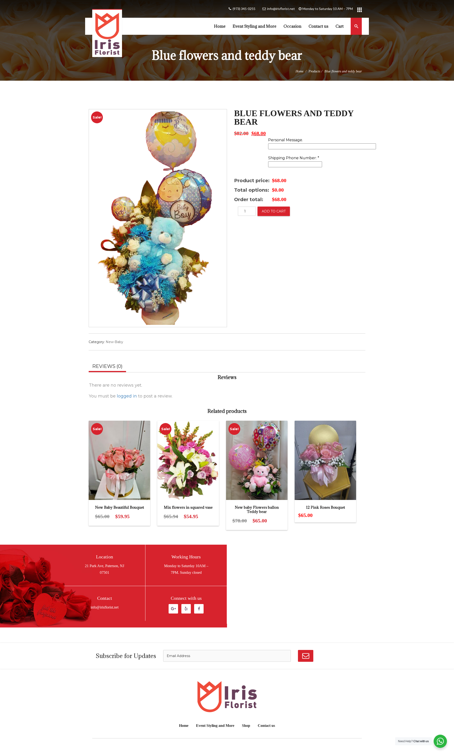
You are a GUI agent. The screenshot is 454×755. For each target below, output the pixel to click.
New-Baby (114, 342)
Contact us (318, 26)
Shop (246, 726)
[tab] (107, 367)
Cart (340, 26)
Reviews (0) (107, 366)
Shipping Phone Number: (293, 158)
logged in (127, 396)
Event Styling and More (254, 26)
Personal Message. (285, 140)
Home (220, 26)
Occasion (292, 26)
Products (314, 71)
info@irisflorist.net (281, 9)
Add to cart (274, 211)
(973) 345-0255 (244, 9)
